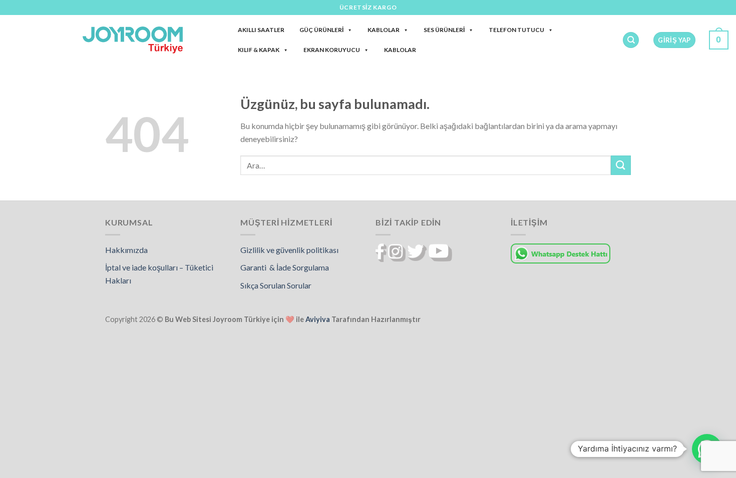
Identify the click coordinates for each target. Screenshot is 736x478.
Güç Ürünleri (321, 30)
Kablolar (383, 30)
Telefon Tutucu (516, 30)
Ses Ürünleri (444, 30)
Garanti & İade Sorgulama (284, 267)
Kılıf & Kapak (258, 50)
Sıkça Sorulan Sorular (275, 285)
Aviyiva (317, 319)
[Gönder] (621, 165)
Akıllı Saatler (261, 30)
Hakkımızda (126, 249)
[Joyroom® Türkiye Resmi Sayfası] (133, 39)
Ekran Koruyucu (331, 50)
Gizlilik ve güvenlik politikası (289, 249)
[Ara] (631, 40)
